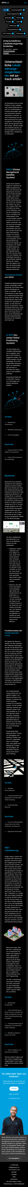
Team (19, 22)
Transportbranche (14, 29)
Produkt (9, 22)
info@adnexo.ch (14, 1167)
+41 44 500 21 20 (14, 1098)
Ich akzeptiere (14, 1158)
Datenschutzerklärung (16, 1153)
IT (15, 1165)
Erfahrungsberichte (14, 14)
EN (17, 1165)
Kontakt (14, 1088)
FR (13, 1165)
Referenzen (14, 25)
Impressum (14, 1179)
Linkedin (14, 1174)
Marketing (9, 18)
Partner (19, 18)
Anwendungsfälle (17, 10)
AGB (14, 1177)
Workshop (20, 33)
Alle (6, 10)
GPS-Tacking (8, 33)
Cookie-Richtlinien (16, 1151)
